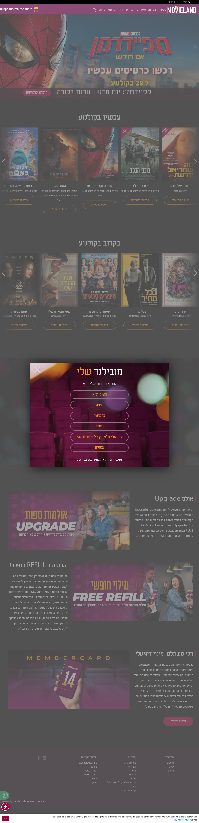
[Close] (38, 370)
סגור (5, 818)
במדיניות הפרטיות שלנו (183, 820)
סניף (185, 2)
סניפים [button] (171, 2)
